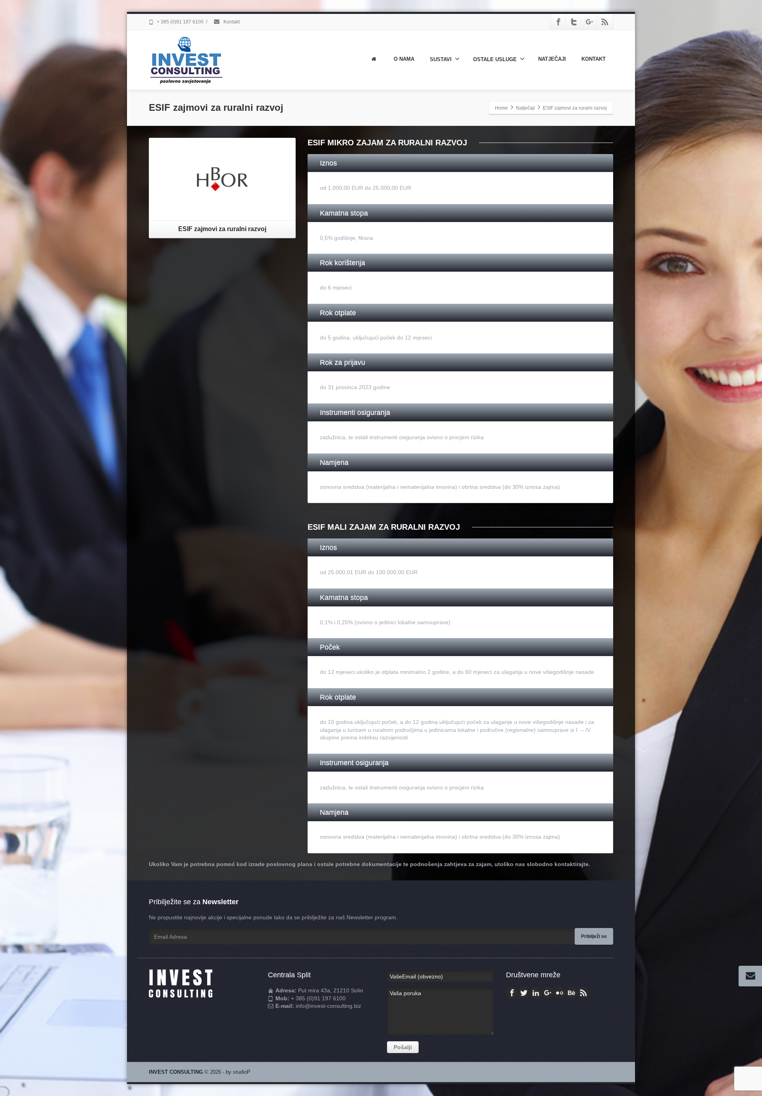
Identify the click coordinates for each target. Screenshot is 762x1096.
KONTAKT (593, 59)
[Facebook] (558, 22)
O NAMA (404, 59)
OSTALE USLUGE (495, 59)
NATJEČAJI (552, 59)
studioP (241, 1072)
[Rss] (605, 22)
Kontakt (231, 22)
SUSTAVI (441, 59)
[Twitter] (574, 22)
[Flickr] (560, 993)
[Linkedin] (536, 993)
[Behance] (571, 993)
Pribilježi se (594, 936)
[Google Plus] (589, 22)
